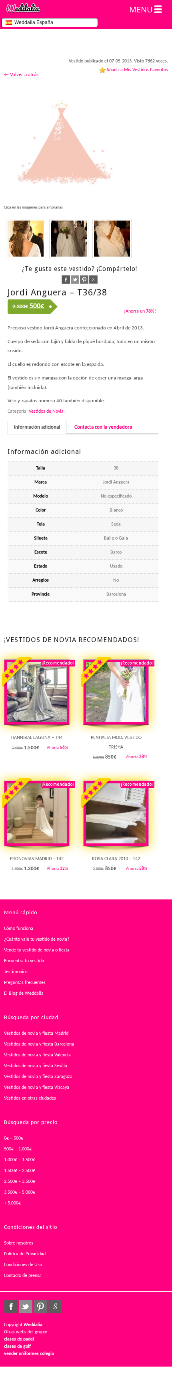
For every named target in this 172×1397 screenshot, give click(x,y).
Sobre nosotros (18, 1243)
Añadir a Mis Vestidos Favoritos (137, 70)
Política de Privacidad (25, 1254)
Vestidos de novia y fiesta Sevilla (35, 1066)
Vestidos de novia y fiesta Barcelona (39, 1044)
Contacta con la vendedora (103, 427)
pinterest (84, 279)
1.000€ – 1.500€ (19, 1160)
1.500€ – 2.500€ (19, 1170)
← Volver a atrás (21, 74)
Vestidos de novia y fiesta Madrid (36, 1033)
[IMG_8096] (25, 238)
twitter (75, 279)
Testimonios (16, 971)
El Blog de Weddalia (24, 993)
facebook (66, 279)
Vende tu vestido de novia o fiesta (37, 950)
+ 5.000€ (12, 1203)
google (93, 279)
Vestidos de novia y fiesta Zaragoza (38, 1076)
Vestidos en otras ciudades (30, 1098)
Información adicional (37, 427)
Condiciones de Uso (23, 1265)
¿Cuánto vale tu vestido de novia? (37, 939)
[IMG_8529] (112, 238)
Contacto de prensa (23, 1275)
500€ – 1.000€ (18, 1149)
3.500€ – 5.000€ (19, 1192)
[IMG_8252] (68, 238)
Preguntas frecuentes (25, 982)
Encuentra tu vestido (24, 961)
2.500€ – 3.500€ (19, 1181)
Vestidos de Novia (46, 411)
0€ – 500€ (13, 1138)
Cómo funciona (18, 928)
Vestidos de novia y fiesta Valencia (37, 1055)
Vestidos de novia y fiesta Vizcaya (36, 1087)
